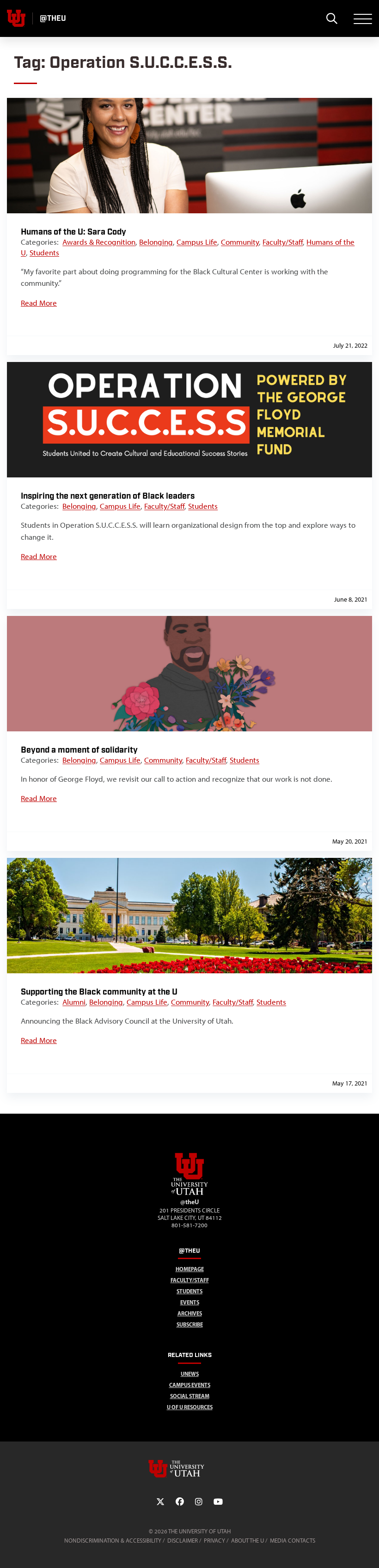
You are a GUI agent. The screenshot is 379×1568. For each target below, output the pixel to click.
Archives (189, 1313)
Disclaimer (182, 1540)
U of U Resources (190, 1407)
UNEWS (190, 1373)
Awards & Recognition (98, 242)
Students (44, 252)
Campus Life (197, 242)
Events (189, 1302)
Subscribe (190, 1324)
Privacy (214, 1540)
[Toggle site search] (332, 18)
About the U (247, 1540)
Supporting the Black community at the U (99, 992)
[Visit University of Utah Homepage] (16, 18)
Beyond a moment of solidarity (79, 750)
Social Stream (189, 1396)
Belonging (156, 242)
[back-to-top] (368, 1549)
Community (240, 242)
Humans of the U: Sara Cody (73, 232)
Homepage (190, 1269)
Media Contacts (292, 1540)
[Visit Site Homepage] (189, 1193)
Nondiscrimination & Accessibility (112, 1540)
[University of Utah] (189, 1469)
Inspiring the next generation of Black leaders (108, 496)
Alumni (74, 1002)
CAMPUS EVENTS (189, 1384)
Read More (39, 303)
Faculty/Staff (283, 242)
